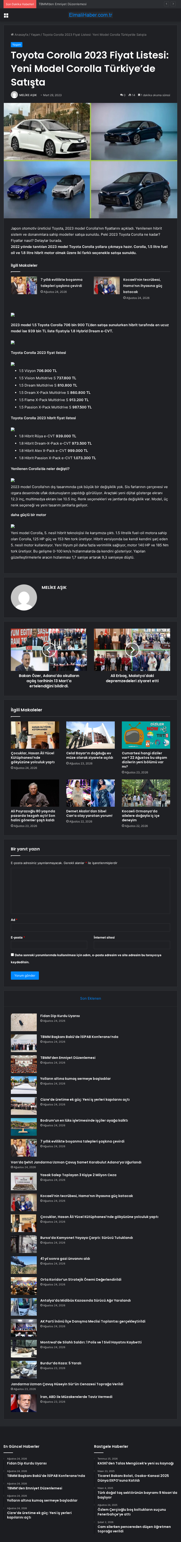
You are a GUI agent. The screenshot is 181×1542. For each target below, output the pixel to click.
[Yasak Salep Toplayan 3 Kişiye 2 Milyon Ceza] (24, 1181)
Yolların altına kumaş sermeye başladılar (75, 1078)
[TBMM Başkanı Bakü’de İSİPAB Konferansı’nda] (24, 1043)
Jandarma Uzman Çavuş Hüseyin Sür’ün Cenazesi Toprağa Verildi (67, 1384)
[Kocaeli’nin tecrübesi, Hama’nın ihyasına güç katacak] (107, 285)
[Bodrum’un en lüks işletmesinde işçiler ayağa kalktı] (24, 1127)
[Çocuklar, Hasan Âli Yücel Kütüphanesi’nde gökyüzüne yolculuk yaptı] (35, 735)
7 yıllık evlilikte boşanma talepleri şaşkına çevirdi (82, 1141)
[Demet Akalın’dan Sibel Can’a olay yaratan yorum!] (90, 793)
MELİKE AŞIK (28, 95)
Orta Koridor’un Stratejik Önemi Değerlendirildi (80, 1279)
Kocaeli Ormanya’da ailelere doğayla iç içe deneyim (141, 815)
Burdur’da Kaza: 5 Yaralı (60, 1363)
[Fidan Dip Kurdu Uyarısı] (24, 1022)
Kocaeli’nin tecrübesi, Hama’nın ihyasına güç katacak (142, 285)
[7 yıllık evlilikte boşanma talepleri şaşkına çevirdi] (24, 285)
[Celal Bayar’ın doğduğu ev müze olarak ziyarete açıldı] (90, 735)
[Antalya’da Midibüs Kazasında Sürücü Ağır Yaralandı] (24, 1307)
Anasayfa (21, 34)
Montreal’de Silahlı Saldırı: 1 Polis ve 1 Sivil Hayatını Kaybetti (91, 1342)
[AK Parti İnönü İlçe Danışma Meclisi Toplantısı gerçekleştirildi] (24, 1328)
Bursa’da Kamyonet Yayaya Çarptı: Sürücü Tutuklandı (86, 1237)
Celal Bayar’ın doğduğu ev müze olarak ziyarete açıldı (89, 755)
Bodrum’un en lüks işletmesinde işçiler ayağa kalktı (84, 1120)
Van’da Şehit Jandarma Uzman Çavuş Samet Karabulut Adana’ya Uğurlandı (76, 1162)
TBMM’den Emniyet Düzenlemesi (67, 1057)
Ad (14, 920)
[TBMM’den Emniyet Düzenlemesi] (24, 1064)
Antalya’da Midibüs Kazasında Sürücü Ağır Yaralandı (85, 1300)
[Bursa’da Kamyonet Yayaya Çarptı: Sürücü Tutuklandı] (24, 1244)
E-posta (18, 937)
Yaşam (35, 34)
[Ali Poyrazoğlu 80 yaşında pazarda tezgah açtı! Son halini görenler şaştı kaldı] (35, 793)
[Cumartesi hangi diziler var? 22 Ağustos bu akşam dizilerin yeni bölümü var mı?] (146, 735)
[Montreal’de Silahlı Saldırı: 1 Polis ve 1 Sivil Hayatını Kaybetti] (24, 1349)
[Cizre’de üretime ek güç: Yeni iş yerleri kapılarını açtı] (24, 1106)
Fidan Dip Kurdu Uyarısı (60, 1016)
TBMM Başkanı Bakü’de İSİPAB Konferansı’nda (79, 1036)
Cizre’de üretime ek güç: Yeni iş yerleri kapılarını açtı (85, 1099)
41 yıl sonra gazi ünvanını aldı (65, 1258)
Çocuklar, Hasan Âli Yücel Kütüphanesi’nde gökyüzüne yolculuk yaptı (33, 757)
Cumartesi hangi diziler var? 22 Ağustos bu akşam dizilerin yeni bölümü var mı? (144, 760)
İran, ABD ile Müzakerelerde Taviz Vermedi (76, 1396)
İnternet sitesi (104, 937)
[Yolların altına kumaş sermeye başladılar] (24, 1085)
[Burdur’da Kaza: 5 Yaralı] (24, 1369)
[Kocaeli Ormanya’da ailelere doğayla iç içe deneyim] (146, 793)
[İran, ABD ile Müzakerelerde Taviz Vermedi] (24, 1403)
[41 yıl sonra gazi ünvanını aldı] (24, 1265)
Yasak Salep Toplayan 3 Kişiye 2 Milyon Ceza (78, 1175)
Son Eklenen (90, 998)
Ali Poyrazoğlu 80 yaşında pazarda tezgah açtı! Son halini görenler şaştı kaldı (33, 815)
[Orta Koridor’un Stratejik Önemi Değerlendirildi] (24, 1286)
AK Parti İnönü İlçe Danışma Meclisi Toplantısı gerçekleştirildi (92, 1321)
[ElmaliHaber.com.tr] (90, 15)
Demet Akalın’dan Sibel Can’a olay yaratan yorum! (89, 813)
